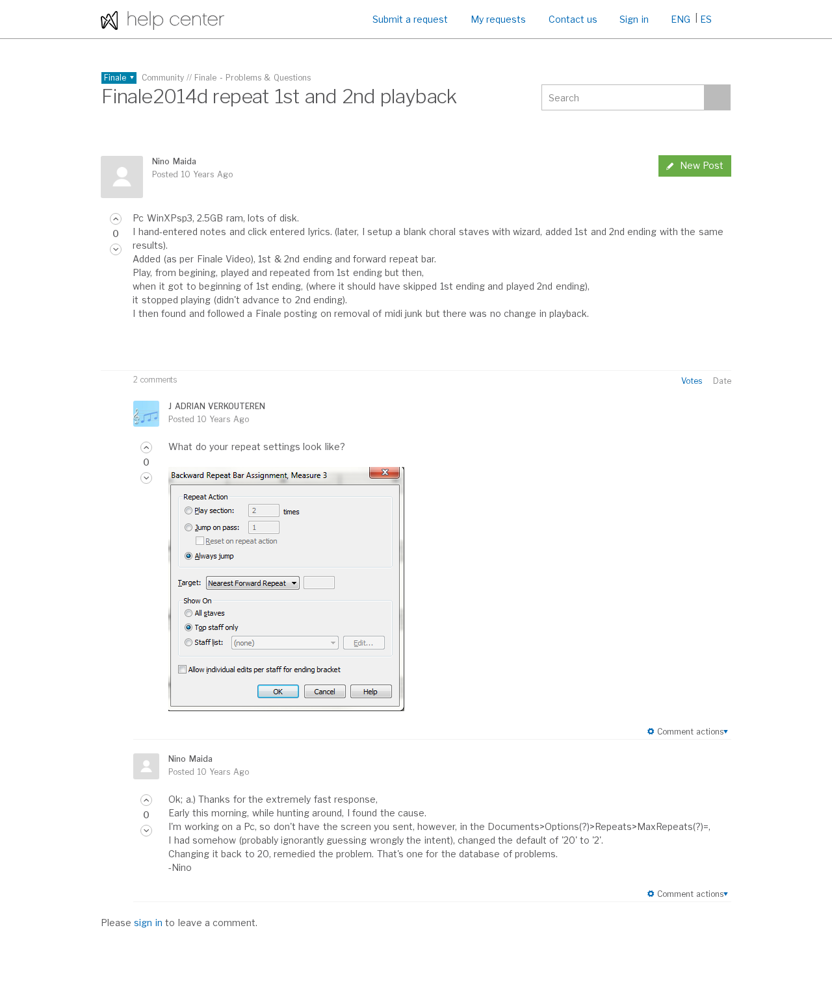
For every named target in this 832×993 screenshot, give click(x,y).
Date (722, 381)
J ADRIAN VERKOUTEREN (216, 406)
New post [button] (701, 165)
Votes (691, 381)
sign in (148, 922)
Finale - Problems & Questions (252, 77)
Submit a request (410, 19)
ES (706, 19)
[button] (116, 219)
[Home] (162, 19)
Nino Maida (174, 161)
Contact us (573, 19)
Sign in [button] (633, 19)
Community (163, 77)
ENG (680, 19)
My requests (498, 19)
